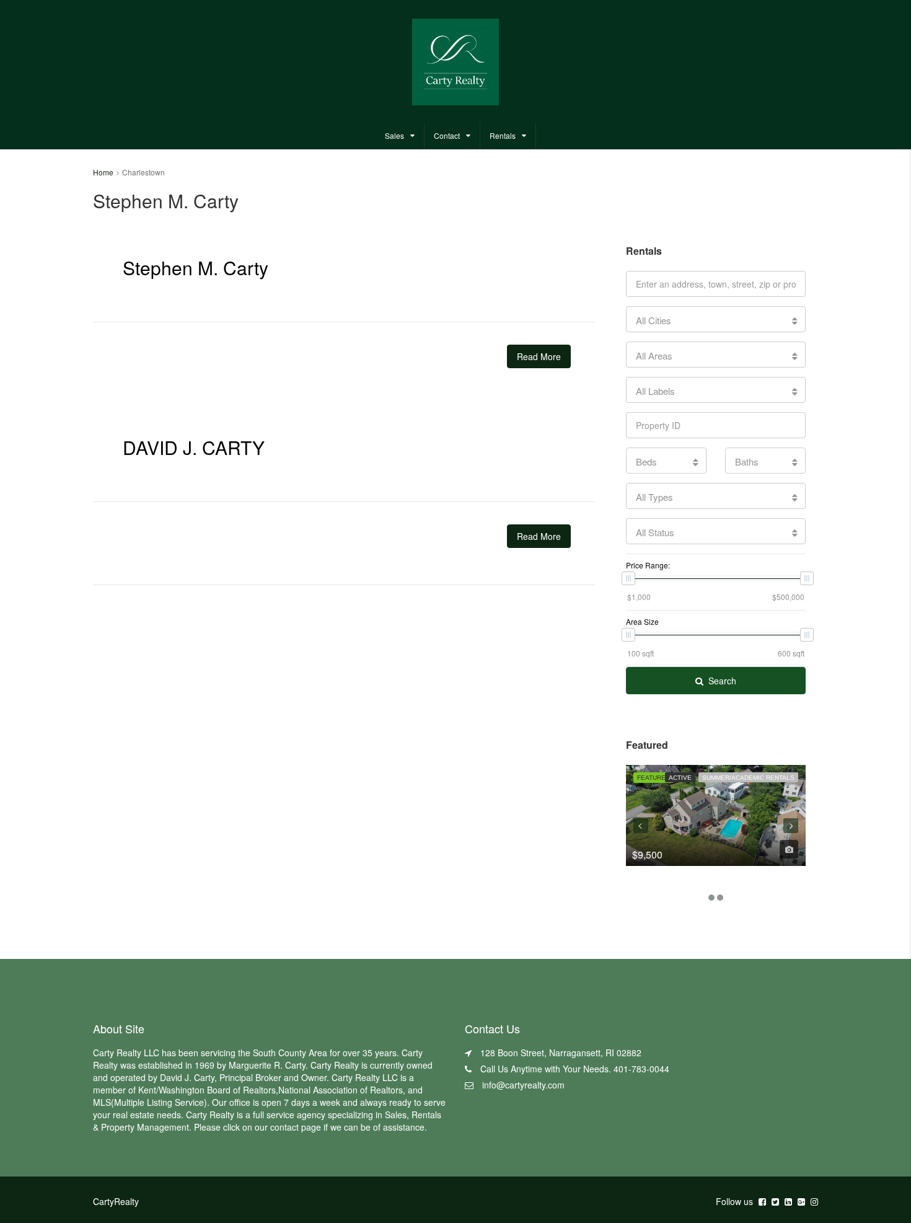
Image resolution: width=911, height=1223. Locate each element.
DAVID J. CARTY (194, 447)
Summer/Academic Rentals (748, 777)
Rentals (503, 135)
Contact (447, 135)
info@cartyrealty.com (523, 1085)
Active (680, 777)
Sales (394, 135)
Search (722, 680)
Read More (539, 356)
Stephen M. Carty (195, 267)
